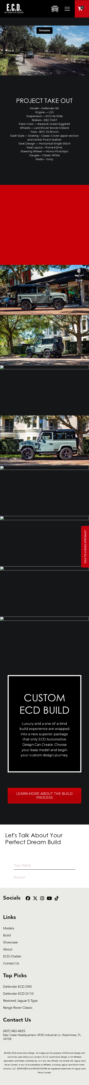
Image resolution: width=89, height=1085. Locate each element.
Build (7, 935)
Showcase (10, 942)
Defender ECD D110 (18, 994)
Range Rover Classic (17, 1008)
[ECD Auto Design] (14, 15)
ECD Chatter (12, 956)
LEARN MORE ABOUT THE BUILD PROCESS (44, 796)
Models (8, 928)
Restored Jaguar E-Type (20, 1001)
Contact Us (11, 963)
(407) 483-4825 (42, 1031)
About (7, 949)
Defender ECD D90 (17, 987)
